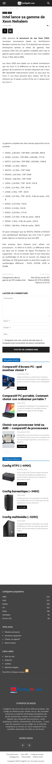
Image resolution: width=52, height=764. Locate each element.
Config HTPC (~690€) (16, 465)
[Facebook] (22, 745)
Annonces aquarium (13, 635)
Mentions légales (12, 667)
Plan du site (9, 656)
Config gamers (14, 757)
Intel (17, 9)
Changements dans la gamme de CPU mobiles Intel (14, 279)
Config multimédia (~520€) (20, 517)
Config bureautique (37, 754)
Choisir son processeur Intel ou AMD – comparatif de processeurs (25, 426)
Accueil (4, 9)
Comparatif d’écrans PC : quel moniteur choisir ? (22, 368)
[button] (4, 3)
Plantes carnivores (12, 632)
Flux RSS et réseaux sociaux (13, 672)
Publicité (8, 660)
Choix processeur (12, 754)
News (11, 9)
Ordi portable (26, 757)
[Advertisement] (26, 113)
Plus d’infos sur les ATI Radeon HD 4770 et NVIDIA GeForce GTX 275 (39, 280)
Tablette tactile (38, 757)
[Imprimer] (10, 31)
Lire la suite (22, 388)
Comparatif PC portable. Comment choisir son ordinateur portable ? (25, 397)
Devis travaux (10, 643)
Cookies (8, 664)
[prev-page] (3, 451)
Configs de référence (12, 459)
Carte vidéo (24, 754)
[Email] (4, 31)
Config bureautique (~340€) (20, 491)
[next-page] (7, 451)
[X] (29, 745)
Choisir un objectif (12, 639)
